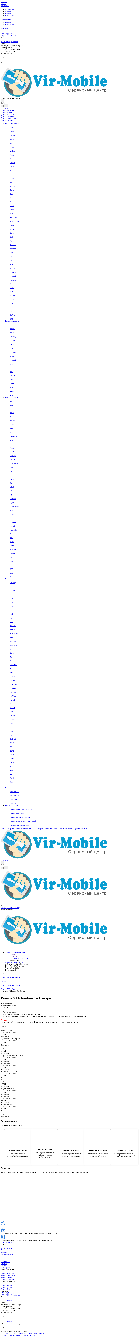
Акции (3, 1250)
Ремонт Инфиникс (8, 1279)
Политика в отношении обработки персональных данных (22, 1333)
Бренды (4, 1252)
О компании (9, 9)
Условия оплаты (7, 1254)
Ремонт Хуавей (6, 1285)
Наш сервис (9, 15)
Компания (4, 1258)
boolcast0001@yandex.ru (9, 42)
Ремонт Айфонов (7, 1273)
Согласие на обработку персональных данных (18, 1335)
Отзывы (8, 11)
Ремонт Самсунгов (8, 1275)
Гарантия (4, 1256)
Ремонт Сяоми (6, 1277)
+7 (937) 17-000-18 (7, 34)
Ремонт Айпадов (7, 1287)
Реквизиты (9, 13)
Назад (12, 954)
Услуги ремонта (7, 1248)
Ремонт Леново (6, 1289)
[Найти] (6, 105)
